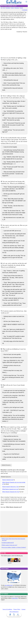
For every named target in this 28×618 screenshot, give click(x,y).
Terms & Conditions (7, 609)
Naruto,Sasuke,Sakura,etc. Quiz (10, 486)
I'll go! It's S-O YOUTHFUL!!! (11, 454)
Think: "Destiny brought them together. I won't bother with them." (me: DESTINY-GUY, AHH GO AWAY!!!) (13, 188)
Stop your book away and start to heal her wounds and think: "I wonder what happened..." (13, 173)
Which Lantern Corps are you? (9, 545)
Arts (4, 7)
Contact (23, 609)
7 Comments (24, 9)
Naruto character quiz (7, 479)
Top (1, 7)
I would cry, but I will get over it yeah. (13, 407)
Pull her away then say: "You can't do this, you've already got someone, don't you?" (13, 377)
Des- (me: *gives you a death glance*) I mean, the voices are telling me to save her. (13, 331)
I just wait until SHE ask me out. (12, 230)
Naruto (21, 7)
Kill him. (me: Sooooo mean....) (12, 321)
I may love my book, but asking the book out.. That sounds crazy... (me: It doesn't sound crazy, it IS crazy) (14, 235)
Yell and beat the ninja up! (10, 80)
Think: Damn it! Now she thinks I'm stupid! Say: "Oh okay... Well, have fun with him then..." (12, 277)
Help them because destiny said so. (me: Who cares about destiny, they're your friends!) (14, 75)
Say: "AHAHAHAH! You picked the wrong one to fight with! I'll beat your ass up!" (13, 113)
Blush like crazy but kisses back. (12, 357)
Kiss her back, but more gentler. (12, 354)
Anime (12, 7)
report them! (15, 598)
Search (14, 615)
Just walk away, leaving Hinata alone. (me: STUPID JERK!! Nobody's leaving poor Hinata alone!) (13, 152)
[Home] (14, 2)
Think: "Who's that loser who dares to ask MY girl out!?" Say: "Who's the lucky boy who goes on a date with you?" (13, 284)
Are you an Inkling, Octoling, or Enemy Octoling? (14, 547)
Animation (8, 7)
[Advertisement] (14, 44)
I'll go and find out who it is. (10, 436)
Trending (17, 615)
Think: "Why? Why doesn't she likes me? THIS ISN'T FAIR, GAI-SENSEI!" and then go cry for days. (13, 200)
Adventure (17, 7)
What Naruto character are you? (10, 489)
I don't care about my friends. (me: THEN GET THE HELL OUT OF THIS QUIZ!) (12, 402)
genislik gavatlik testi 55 (8, 542)
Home (10, 615)
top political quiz (9, 585)
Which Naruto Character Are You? (11, 491)
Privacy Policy (16, 609)
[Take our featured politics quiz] (14, 577)
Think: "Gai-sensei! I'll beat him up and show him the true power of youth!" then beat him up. (13, 125)
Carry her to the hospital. (10, 147)
